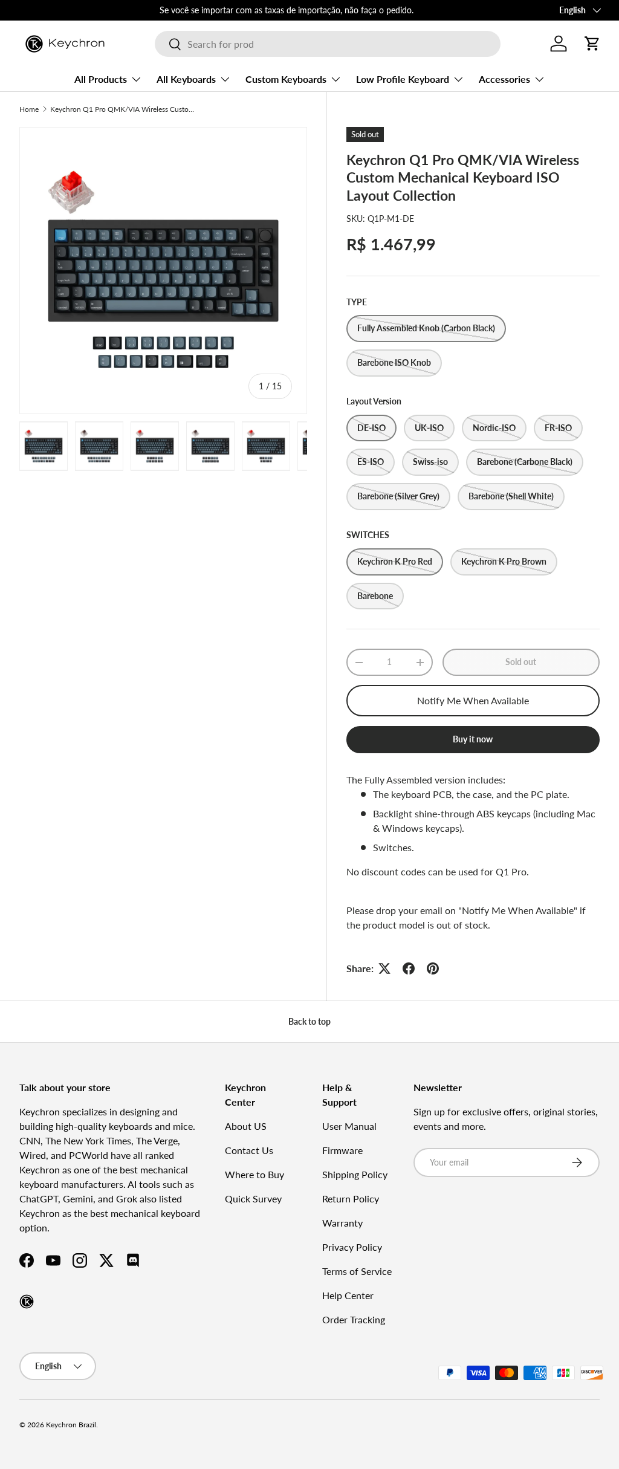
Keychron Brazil (71, 1424)
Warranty (342, 1222)
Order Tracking (353, 1319)
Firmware (342, 1150)
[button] (592, 43)
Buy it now (473, 739)
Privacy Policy (352, 1247)
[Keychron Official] (26, 1301)
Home (29, 109)
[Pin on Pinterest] (433, 968)
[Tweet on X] (384, 968)
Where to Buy (254, 1174)
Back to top (309, 1021)
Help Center (348, 1295)
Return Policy (350, 1198)
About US (246, 1126)
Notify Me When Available (473, 700)
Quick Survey (253, 1198)
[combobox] (327, 44)
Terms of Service (357, 1271)
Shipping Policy (354, 1174)
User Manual (349, 1126)
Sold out (520, 662)
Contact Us (249, 1150)
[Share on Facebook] (409, 968)
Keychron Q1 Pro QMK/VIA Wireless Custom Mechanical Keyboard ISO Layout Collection (122, 109)
